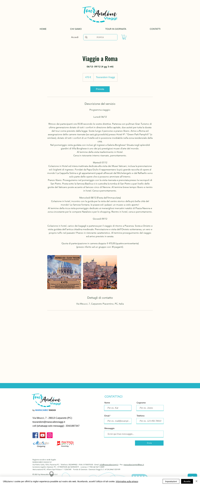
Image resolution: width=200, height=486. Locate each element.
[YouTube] (42, 435)
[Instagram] (50, 435)
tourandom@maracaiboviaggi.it (49, 422)
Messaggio (109, 428)
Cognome (141, 403)
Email (107, 416)
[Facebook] (35, 435)
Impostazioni (171, 481)
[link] (100, 89)
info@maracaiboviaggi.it (109, 464)
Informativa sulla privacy (127, 481)
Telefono (141, 416)
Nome (107, 403)
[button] (124, 37)
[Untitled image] (64, 272)
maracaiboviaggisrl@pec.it (134, 464)
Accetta (187, 481)
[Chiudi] (196, 481)
